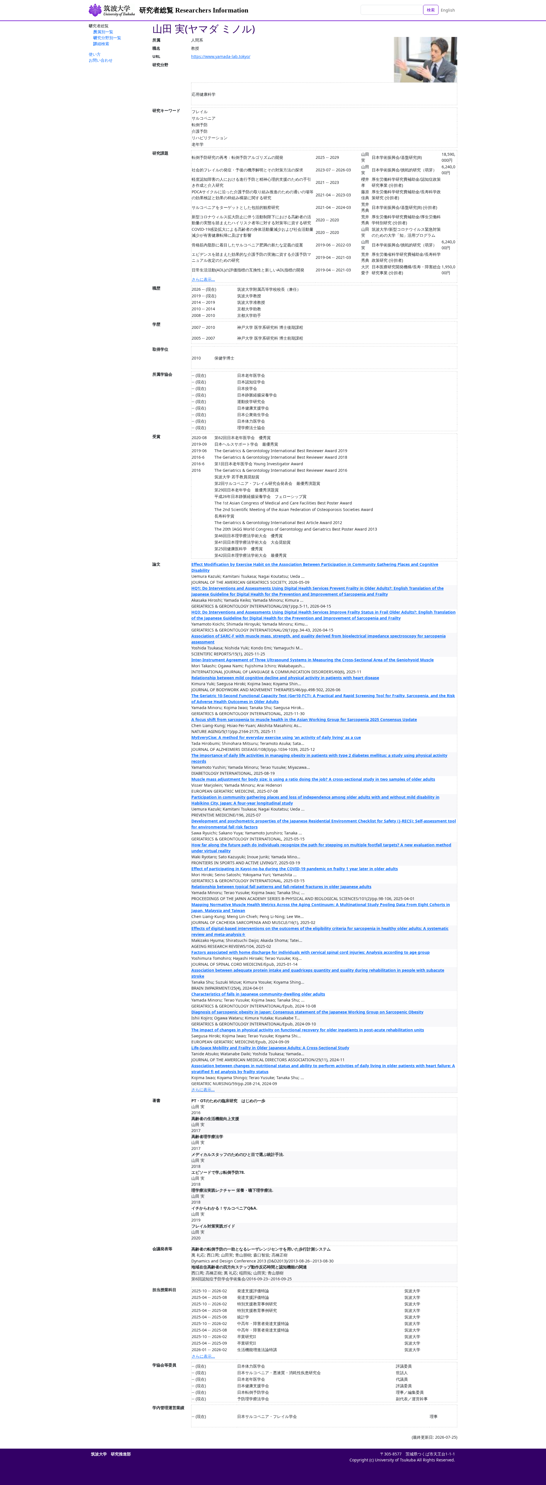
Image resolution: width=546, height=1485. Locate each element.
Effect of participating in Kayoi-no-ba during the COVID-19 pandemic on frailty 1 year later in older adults (294, 868)
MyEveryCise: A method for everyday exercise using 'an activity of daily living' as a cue (276, 737)
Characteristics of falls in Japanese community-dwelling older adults (258, 994)
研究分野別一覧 (107, 37)
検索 (431, 10)
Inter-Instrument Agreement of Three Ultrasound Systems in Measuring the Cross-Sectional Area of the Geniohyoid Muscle (312, 659)
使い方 (95, 54)
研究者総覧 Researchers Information (193, 10)
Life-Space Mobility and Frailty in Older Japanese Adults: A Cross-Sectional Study (270, 1047)
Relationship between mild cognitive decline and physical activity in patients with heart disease (285, 677)
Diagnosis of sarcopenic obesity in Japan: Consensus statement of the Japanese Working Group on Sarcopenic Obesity (307, 1012)
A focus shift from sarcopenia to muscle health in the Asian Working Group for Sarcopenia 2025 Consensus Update (304, 719)
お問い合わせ (101, 60)
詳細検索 (101, 43)
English (448, 10)
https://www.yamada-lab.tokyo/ (220, 56)
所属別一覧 (103, 31)
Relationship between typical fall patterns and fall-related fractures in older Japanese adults (281, 886)
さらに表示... (203, 279)
